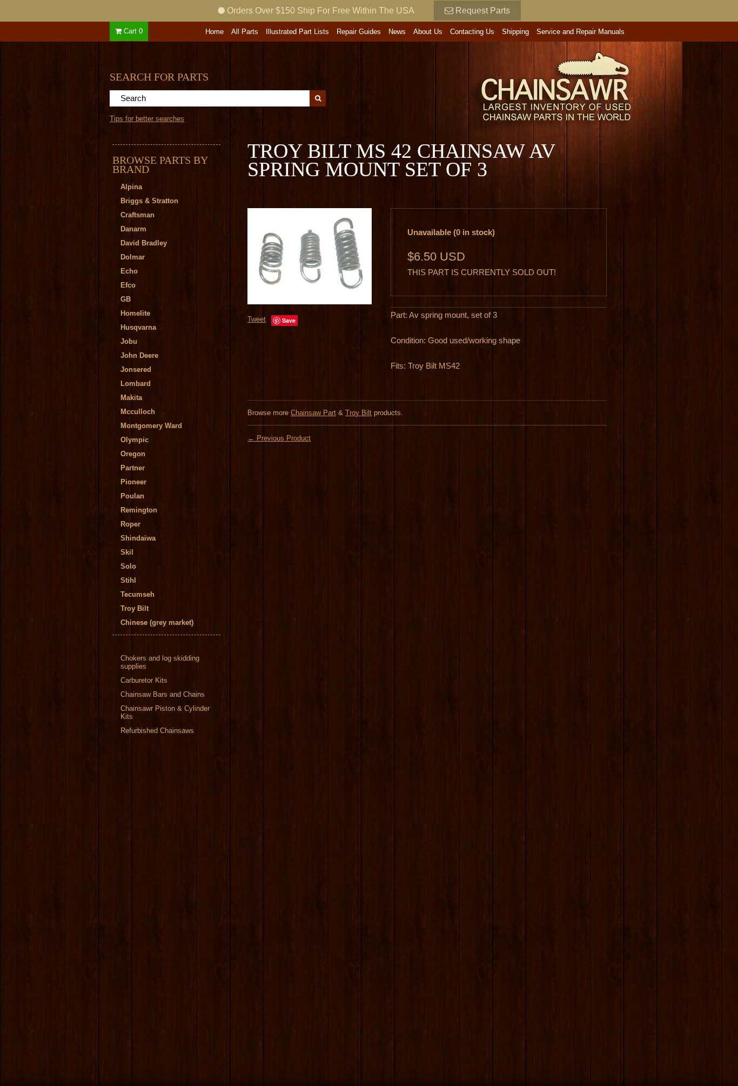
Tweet (256, 319)
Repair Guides (359, 32)
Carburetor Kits (143, 680)
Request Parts (481, 10)
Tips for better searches (147, 119)
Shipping (515, 32)
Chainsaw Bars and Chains (162, 694)
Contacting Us (472, 32)
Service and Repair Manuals (580, 32)
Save (289, 320)
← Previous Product (279, 438)
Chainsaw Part (313, 413)
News (397, 32)
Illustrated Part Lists (297, 32)
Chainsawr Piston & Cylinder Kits (165, 712)
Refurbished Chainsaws (157, 731)
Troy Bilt (358, 413)
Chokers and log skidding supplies (159, 662)
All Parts (244, 32)
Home (214, 32)
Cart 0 (132, 31)
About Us (427, 32)
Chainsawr (497, 85)
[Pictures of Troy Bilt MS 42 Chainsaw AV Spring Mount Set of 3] (309, 256)
